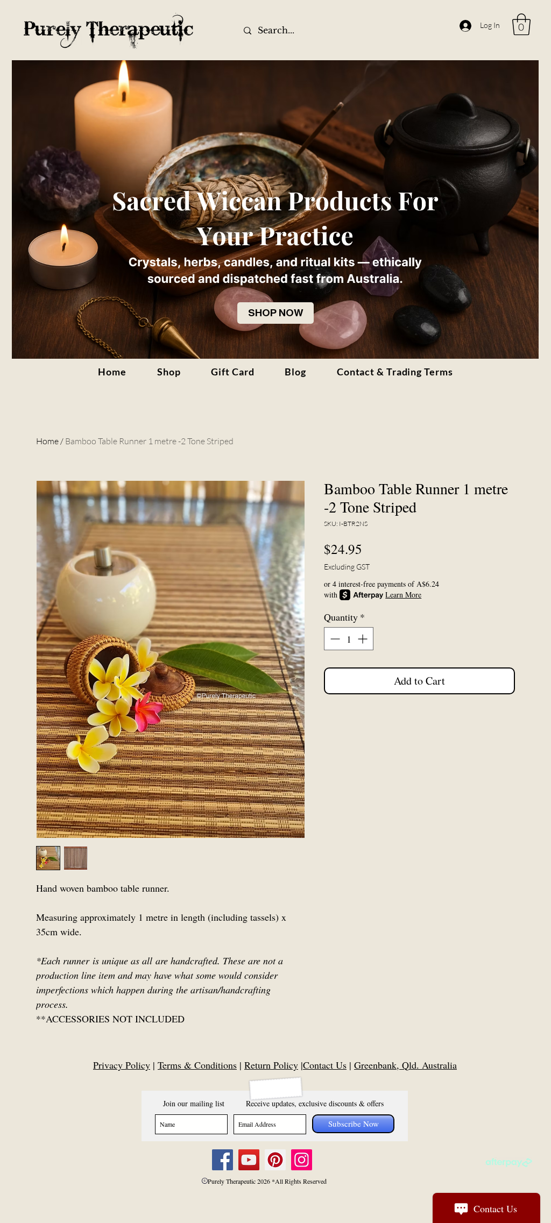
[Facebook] (222, 1159)
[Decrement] (334, 639)
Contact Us (325, 1064)
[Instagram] (301, 1159)
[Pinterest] (275, 1159)
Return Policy (271, 1064)
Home (47, 441)
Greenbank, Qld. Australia (405, 1064)
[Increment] (363, 639)
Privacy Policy (121, 1064)
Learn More (403, 594)
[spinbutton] (348, 639)
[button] (521, 24)
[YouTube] (248, 1159)
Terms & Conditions (197, 1064)
